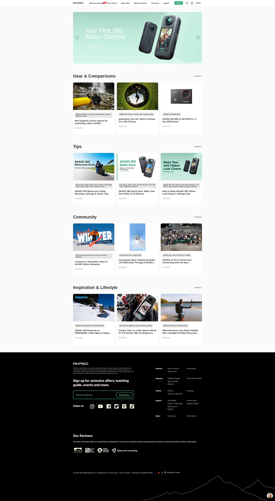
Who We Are (191, 416)
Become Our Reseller (172, 408)
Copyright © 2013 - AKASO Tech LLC (85, 473)
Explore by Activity (140, 3)
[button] (77, 37)
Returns (171, 391)
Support (166, 3)
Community (155, 3)
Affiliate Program (174, 378)
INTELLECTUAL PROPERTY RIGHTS (142, 473)
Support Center (193, 403)
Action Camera (112, 3)
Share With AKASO (194, 378)
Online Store (191, 400)
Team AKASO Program (173, 382)
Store (179, 3)
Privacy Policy (114, 473)
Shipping (190, 391)
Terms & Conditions (125, 473)
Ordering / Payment (175, 394)
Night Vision (125, 3)
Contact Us (172, 416)
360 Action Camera (95, 3)
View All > (198, 76)
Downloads (172, 400)
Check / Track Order (175, 403)
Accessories (191, 368)
